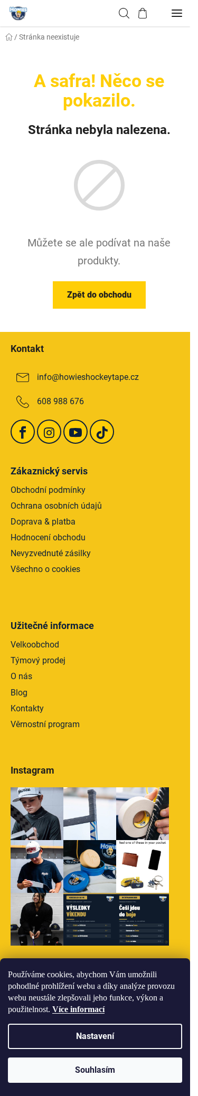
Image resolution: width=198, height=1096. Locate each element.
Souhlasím (95, 1070)
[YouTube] (75, 432)
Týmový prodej (38, 660)
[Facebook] (23, 432)
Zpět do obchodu (99, 295)
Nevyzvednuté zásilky (51, 553)
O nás (21, 676)
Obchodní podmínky (48, 490)
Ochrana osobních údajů (56, 506)
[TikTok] (102, 432)
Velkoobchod (35, 645)
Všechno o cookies (45, 569)
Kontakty (27, 708)
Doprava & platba (43, 522)
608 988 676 (60, 401)
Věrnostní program (45, 724)
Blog (19, 693)
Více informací (78, 1009)
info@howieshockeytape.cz (88, 377)
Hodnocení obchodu (48, 537)
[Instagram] (49, 432)
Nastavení (95, 1036)
